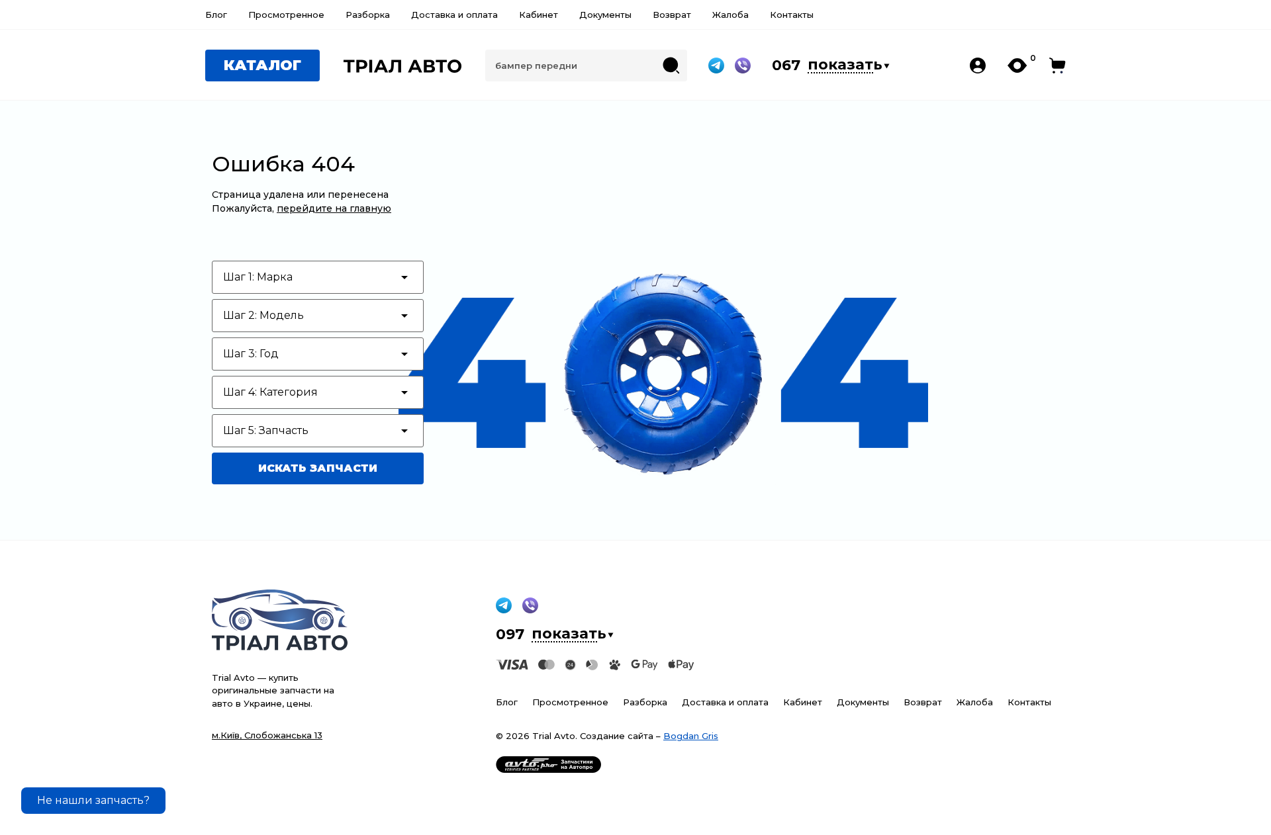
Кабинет (538, 14)
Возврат (672, 14)
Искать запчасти (317, 468)
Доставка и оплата (454, 14)
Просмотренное (286, 14)
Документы (605, 14)
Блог (216, 14)
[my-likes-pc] (1017, 65)
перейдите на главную (334, 208)
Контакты (792, 14)
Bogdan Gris (690, 735)
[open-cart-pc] (1057, 65)
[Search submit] (671, 65)
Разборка (368, 14)
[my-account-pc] (978, 65)
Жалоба (730, 14)
